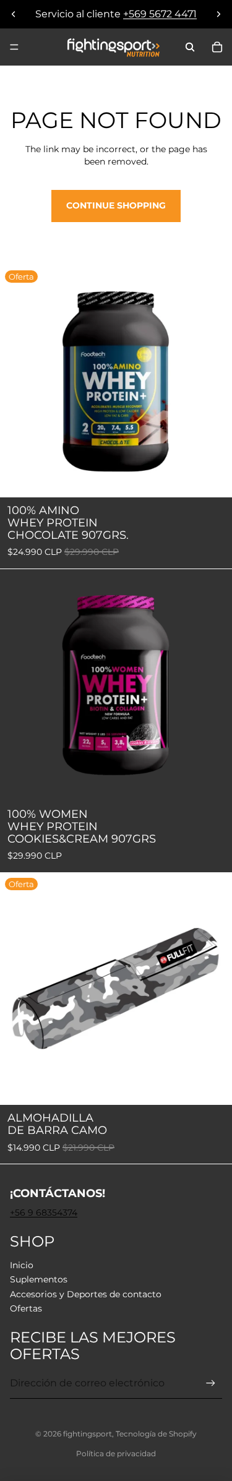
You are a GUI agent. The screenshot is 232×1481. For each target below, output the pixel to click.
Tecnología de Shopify (156, 1433)
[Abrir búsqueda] (190, 47)
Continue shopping (116, 205)
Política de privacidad (116, 1453)
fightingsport (87, 1433)
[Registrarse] (210, 1383)
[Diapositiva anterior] (13, 14)
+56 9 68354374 (43, 1212)
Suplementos (38, 1279)
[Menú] (14, 47)
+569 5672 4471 (160, 14)
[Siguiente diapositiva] (218, 14)
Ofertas (26, 1308)
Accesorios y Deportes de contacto (85, 1294)
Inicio (21, 1265)
